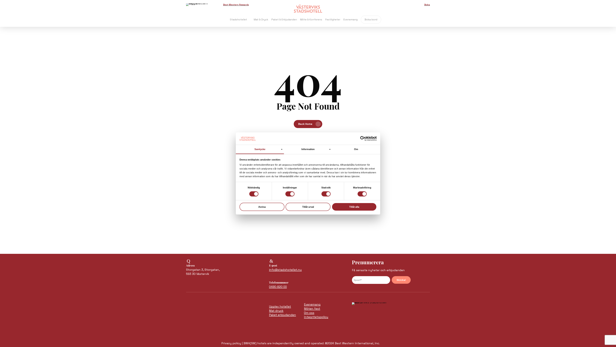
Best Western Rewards (236, 4)
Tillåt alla (354, 206)
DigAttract (387, 343)
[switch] (290, 193)
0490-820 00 (278, 287)
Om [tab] (356, 149)
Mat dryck (276, 310)
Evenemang (312, 304)
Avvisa (262, 206)
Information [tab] (308, 149)
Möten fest (312, 308)
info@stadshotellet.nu (285, 269)
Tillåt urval (308, 206)
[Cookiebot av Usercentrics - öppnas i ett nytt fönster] (363, 138)
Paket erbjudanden (282, 315)
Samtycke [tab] (259, 149)
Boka (427, 4)
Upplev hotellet (280, 306)
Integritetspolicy (316, 317)
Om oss (309, 313)
